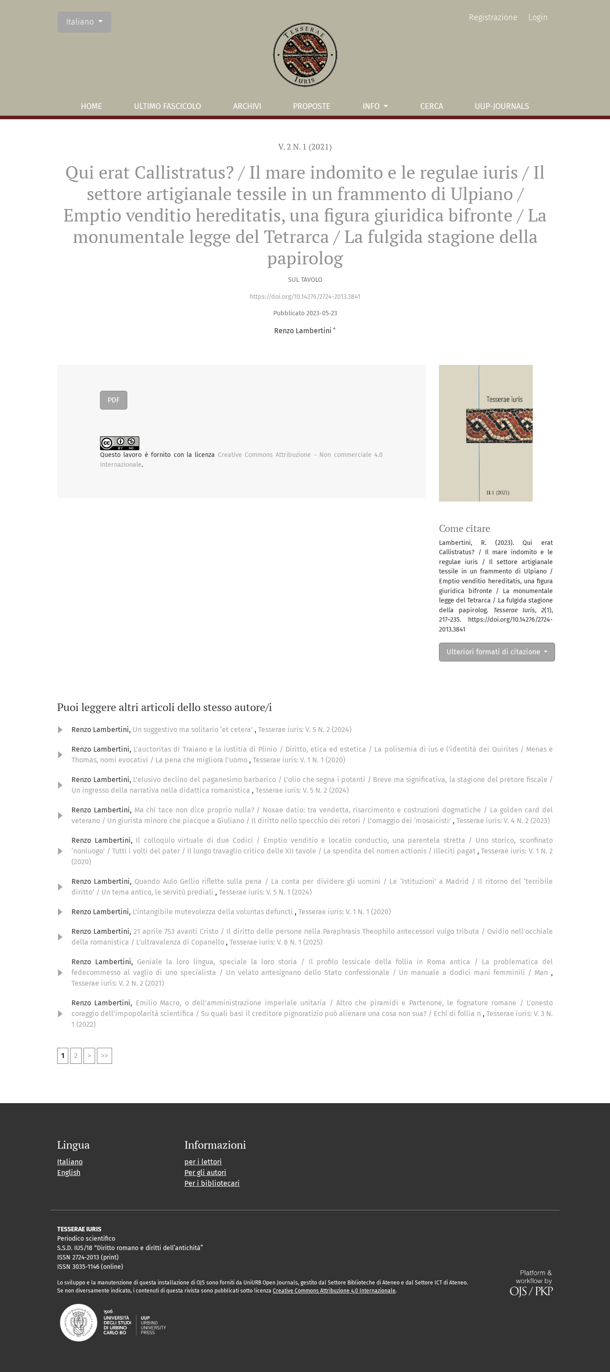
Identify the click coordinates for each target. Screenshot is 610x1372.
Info (372, 106)
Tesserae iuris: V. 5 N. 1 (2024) (265, 892)
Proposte (311, 106)
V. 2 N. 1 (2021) (305, 147)
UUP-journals (502, 106)
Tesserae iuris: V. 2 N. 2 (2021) (117, 983)
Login (538, 17)
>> (104, 1055)
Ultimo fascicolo (167, 106)
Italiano (88, 22)
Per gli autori (205, 1172)
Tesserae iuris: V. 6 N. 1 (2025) (276, 942)
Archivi (247, 106)
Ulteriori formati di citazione (494, 652)
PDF (114, 400)
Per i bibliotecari (212, 1183)
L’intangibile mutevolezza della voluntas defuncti (214, 912)
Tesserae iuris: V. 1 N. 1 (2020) (299, 760)
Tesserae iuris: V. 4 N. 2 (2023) (503, 820)
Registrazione (493, 17)
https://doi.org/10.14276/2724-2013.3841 (305, 297)
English (68, 1172)
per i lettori (203, 1162)
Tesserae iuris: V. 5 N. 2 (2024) (304, 729)
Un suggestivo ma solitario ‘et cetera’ (194, 729)
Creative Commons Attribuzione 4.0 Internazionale (334, 1291)
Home (91, 106)
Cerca (431, 106)
